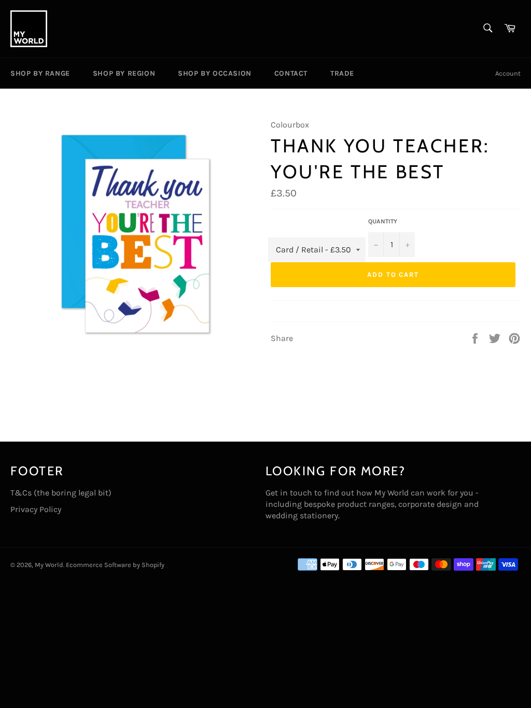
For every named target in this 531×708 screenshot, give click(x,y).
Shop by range (40, 73)
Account (508, 73)
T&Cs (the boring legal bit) (60, 493)
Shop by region (124, 73)
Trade (342, 73)
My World (49, 565)
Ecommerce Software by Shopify (115, 565)
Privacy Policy (35, 509)
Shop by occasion (214, 73)
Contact (291, 73)
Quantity (382, 221)
